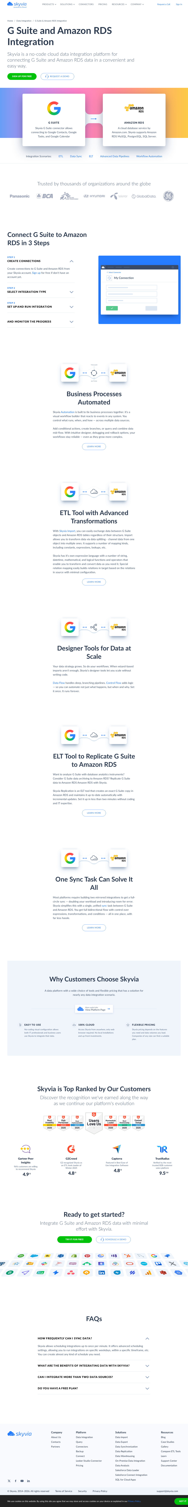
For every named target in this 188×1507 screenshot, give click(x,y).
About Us (56, 1437)
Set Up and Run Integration (29, 307)
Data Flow (59, 683)
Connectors (82, 1447)
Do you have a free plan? (58, 1388)
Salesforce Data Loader (127, 1470)
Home (10, 21)
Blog (163, 1437)
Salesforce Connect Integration (131, 1475)
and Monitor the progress (29, 321)
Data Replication (123, 1451)
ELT (91, 156)
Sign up (36, 273)
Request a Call (163, 4)
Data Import (121, 1437)
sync (104, 906)
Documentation (169, 1465)
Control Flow (113, 683)
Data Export (121, 1442)
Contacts (56, 1442)
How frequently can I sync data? (65, 1338)
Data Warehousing (125, 1456)
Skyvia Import (67, 531)
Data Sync (76, 156)
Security (82, 1491)
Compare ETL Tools (171, 1451)
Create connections (24, 261)
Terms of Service (63, 1491)
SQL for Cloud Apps (125, 1480)
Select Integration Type (26, 292)
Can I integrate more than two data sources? (75, 1377)
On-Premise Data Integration (130, 1461)
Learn (164, 1456)
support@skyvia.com (167, 1491)
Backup (80, 1451)
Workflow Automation (149, 156)
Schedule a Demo (115, 1240)
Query (79, 1442)
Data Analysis (122, 1465)
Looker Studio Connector (89, 1461)
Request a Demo (59, 76)
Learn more (94, 447)
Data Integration (23, 21)
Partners (55, 1447)
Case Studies (167, 1442)
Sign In (179, 4)
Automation (67, 412)
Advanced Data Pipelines (114, 156)
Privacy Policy (100, 1491)
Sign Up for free (22, 76)
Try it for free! (75, 1240)
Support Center (169, 1461)
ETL (61, 156)
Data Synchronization (126, 1447)
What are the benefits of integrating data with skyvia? (84, 1366)
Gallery (164, 1447)
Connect (80, 1456)
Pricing (79, 1465)
